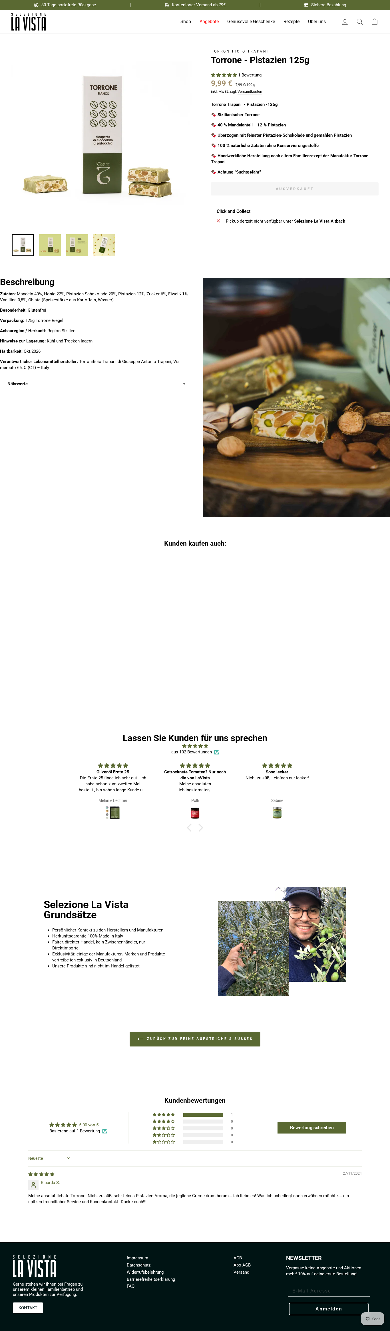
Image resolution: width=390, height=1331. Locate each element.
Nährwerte (17, 383)
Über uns (317, 21)
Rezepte (291, 21)
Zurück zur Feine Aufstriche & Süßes (199, 1039)
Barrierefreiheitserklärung (151, 1279)
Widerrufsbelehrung (145, 1272)
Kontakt (28, 1307)
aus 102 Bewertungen (191, 752)
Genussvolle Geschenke (251, 21)
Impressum (137, 1258)
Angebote (209, 21)
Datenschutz (138, 1265)
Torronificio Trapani (240, 51)
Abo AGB (242, 1265)
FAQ (130, 1286)
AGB (238, 1258)
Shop (185, 21)
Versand (241, 1272)
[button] (224, 75)
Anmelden (328, 1308)
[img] (195, 746)
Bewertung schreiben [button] (312, 1127)
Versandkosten (250, 91)
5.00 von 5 (88, 1125)
